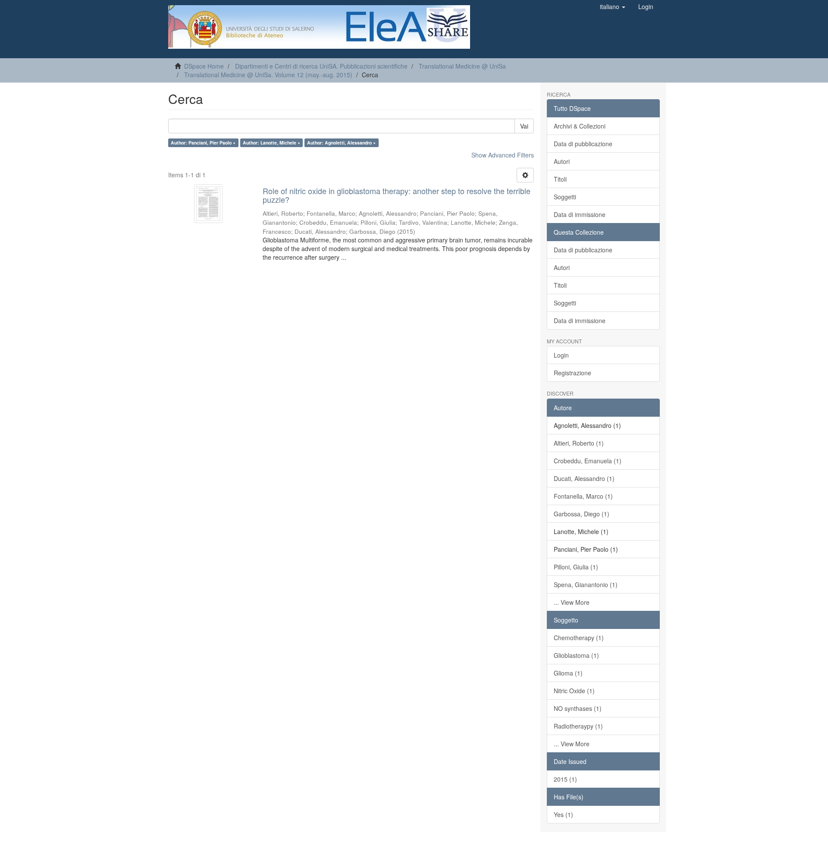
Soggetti (565, 196)
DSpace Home (204, 66)
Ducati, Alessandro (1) (584, 478)
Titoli (560, 179)
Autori (562, 161)
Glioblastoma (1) (576, 655)
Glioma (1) (568, 673)
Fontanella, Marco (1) (583, 496)
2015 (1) (565, 779)
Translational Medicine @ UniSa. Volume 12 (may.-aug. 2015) (268, 74)
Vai (524, 126)
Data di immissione (579, 214)
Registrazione (572, 372)
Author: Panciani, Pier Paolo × (203, 142)
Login (561, 355)
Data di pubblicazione (583, 143)
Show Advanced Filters (502, 155)
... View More (572, 602)
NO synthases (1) (578, 708)
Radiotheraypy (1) (578, 726)
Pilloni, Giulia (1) (576, 567)
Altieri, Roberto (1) (579, 443)
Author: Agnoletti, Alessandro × (341, 142)
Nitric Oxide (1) (574, 690)
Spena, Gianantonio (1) (586, 584)
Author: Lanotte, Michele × (271, 142)
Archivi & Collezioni (579, 126)
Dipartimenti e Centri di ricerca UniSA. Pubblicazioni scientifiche (321, 66)
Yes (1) (563, 814)
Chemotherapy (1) (579, 637)
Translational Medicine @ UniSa (462, 66)
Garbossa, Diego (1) (581, 513)
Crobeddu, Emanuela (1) (587, 460)
